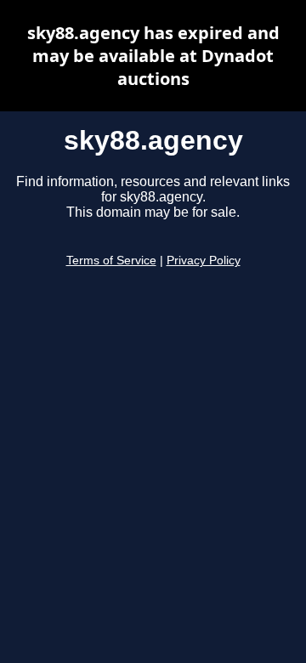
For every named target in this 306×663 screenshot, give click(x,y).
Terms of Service (111, 260)
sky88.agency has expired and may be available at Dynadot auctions (153, 55)
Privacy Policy (204, 260)
